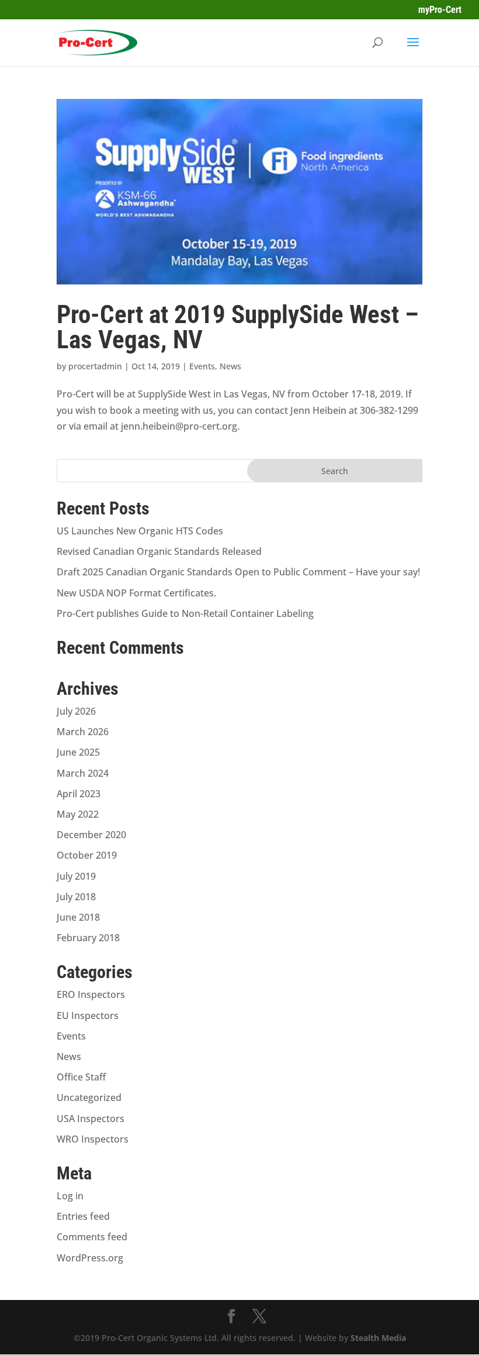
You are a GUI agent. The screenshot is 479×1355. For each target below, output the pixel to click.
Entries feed (83, 1216)
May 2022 (78, 814)
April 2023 (78, 793)
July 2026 (76, 711)
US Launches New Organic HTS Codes (140, 530)
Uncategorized (89, 1097)
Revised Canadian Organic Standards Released (159, 551)
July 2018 (76, 896)
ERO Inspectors (91, 994)
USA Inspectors (90, 1118)
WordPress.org (90, 1257)
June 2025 (78, 752)
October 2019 (87, 855)
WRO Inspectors (93, 1139)
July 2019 (76, 876)
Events (202, 366)
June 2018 (78, 917)
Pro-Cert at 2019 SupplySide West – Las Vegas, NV (238, 327)
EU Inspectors (88, 1015)
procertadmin (95, 366)
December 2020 (91, 834)
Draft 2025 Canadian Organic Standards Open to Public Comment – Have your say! (238, 571)
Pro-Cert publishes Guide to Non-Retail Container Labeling (185, 613)
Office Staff (81, 1077)
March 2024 (83, 773)
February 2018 (88, 937)
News (230, 366)
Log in (70, 1195)
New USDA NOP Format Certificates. (136, 592)
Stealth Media (378, 1337)
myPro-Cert (439, 9)
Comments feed (92, 1236)
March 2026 (83, 731)
